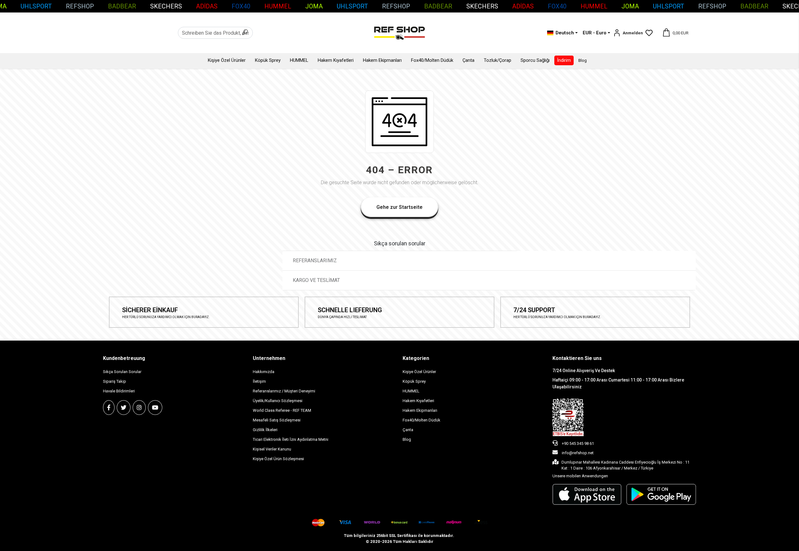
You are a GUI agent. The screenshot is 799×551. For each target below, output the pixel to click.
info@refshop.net (578, 452)
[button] (628, 33)
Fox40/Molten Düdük (432, 60)
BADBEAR (122, 6)
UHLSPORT (36, 6)
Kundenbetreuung (124, 358)
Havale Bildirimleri (119, 391)
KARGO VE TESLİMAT (317, 280)
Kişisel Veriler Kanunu (272, 449)
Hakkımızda (263, 371)
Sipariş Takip (114, 381)
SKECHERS (166, 6)
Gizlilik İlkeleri (265, 429)
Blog (582, 60)
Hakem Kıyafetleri (336, 60)
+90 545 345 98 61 (577, 443)
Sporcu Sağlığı (535, 60)
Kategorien (416, 358)
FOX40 (241, 6)
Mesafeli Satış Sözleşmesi (277, 420)
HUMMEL (277, 6)
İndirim (564, 60)
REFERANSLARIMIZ (315, 260)
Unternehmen (269, 358)
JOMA (314, 6)
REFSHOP (80, 6)
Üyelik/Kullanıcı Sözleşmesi (277, 400)
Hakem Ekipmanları (382, 60)
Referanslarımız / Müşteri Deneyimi (284, 391)
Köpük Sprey (268, 60)
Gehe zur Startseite (399, 207)
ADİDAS (207, 6)
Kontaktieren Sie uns (577, 358)
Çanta (468, 60)
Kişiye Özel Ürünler (227, 60)
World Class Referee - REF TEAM (282, 410)
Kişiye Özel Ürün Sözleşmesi (278, 458)
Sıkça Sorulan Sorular (122, 371)
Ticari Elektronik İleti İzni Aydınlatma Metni (290, 439)
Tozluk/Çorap (497, 60)
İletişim (259, 381)
